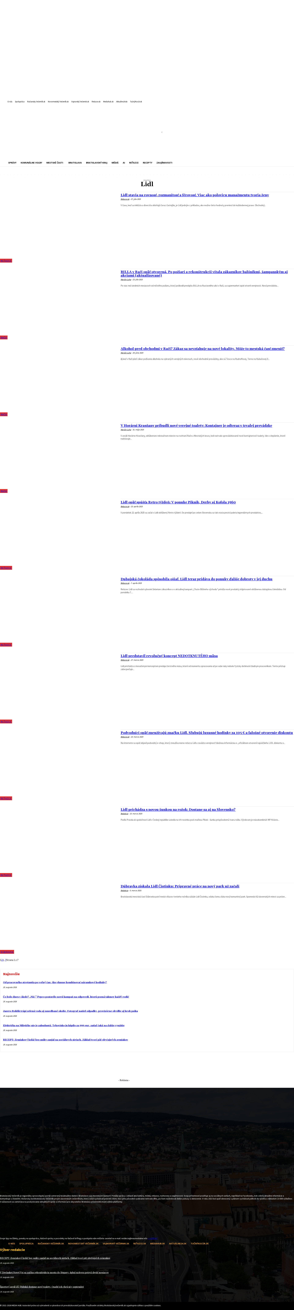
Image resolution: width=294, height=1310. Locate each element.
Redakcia (124, 813)
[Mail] (7, 1231)
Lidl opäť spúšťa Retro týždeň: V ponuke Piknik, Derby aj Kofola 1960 (178, 502)
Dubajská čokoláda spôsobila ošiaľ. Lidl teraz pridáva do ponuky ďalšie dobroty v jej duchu (196, 579)
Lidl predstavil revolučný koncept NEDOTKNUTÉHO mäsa (169, 656)
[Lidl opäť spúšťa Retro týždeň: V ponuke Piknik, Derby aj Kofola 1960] (59, 534)
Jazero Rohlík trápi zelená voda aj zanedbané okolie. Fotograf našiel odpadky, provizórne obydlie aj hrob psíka (70, 1011)
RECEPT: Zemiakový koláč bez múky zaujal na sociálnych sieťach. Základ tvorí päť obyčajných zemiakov (65, 1039)
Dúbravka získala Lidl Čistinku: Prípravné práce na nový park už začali (180, 886)
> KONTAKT (153, 1238)
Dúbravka (7, 951)
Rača (4, 337)
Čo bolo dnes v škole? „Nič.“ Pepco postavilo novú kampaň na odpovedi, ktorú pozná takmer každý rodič (66, 996)
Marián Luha (126, 279)
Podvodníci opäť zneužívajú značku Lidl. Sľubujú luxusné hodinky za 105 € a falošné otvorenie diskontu (207, 733)
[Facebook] (2, 1231)
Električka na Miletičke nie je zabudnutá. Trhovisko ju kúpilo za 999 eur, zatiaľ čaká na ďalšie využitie (63, 1025)
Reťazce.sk (125, 199)
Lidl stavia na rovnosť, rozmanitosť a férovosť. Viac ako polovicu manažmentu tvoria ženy (195, 195)
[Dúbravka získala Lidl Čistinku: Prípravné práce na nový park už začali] (59, 918)
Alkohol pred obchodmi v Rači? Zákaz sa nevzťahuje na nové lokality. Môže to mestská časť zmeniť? (203, 349)
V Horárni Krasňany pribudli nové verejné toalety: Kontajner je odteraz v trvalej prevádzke (196, 426)
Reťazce (6, 260)
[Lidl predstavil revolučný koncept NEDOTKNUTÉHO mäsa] (59, 688)
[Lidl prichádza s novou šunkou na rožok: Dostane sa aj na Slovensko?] (59, 841)
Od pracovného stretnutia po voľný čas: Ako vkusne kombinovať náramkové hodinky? (55, 982)
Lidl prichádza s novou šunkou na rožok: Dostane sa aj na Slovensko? (178, 810)
